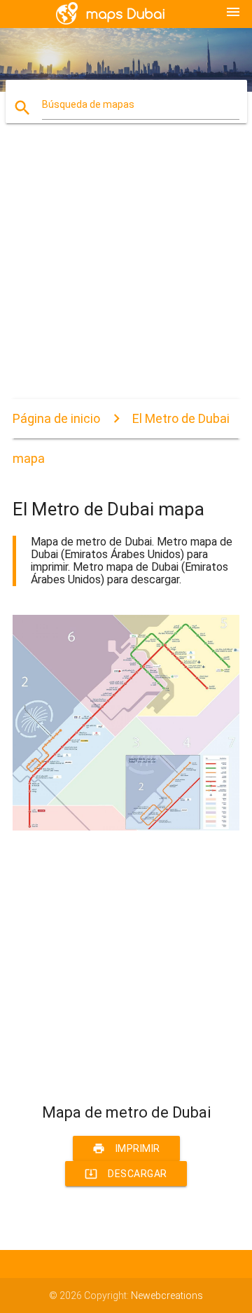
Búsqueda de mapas (88, 104)
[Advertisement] (126, 273)
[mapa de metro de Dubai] (126, 827)
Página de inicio (56, 418)
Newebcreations (167, 1295)
